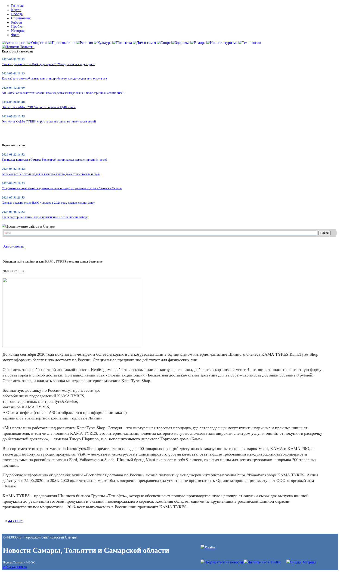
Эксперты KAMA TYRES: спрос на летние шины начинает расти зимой (49, 121)
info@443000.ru (15, 566)
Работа (16, 22)
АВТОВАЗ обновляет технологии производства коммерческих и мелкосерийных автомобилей (63, 93)
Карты (16, 10)
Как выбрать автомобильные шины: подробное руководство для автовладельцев (54, 78)
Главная (17, 6)
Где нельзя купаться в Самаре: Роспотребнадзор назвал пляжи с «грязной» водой (55, 159)
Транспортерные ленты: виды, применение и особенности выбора (45, 217)
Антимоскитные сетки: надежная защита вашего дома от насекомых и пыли (51, 174)
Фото (15, 35)
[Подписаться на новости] (222, 562)
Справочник (21, 18)
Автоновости (13, 246)
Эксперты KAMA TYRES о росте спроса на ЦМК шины (39, 107)
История (18, 31)
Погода (17, 14)
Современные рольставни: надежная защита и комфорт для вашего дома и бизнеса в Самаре (62, 188)
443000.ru (15, 520)
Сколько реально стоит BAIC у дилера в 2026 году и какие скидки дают (48, 64)
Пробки (17, 26)
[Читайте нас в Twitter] (262, 562)
